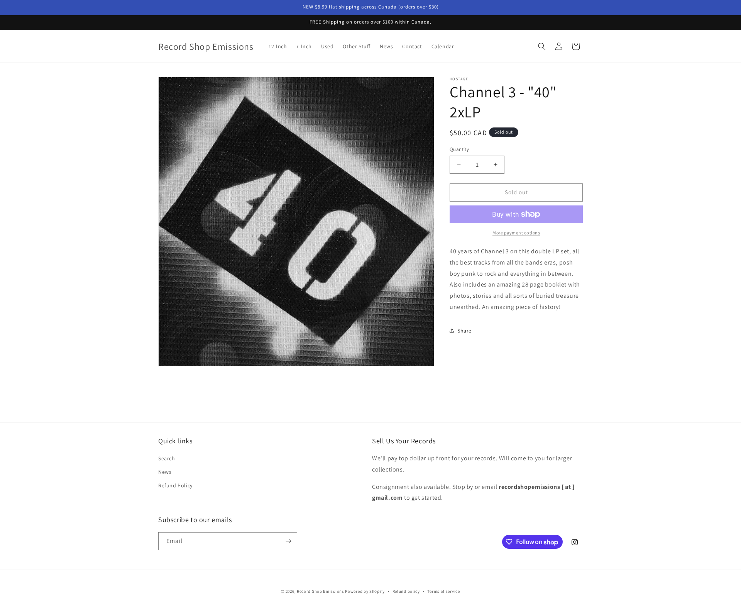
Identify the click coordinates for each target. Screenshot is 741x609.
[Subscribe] (288, 541)
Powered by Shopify (365, 591)
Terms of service (443, 591)
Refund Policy (175, 485)
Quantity (459, 149)
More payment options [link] (516, 233)
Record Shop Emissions (320, 591)
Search (166, 458)
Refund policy (406, 591)
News (164, 471)
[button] (541, 46)
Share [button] (464, 330)
